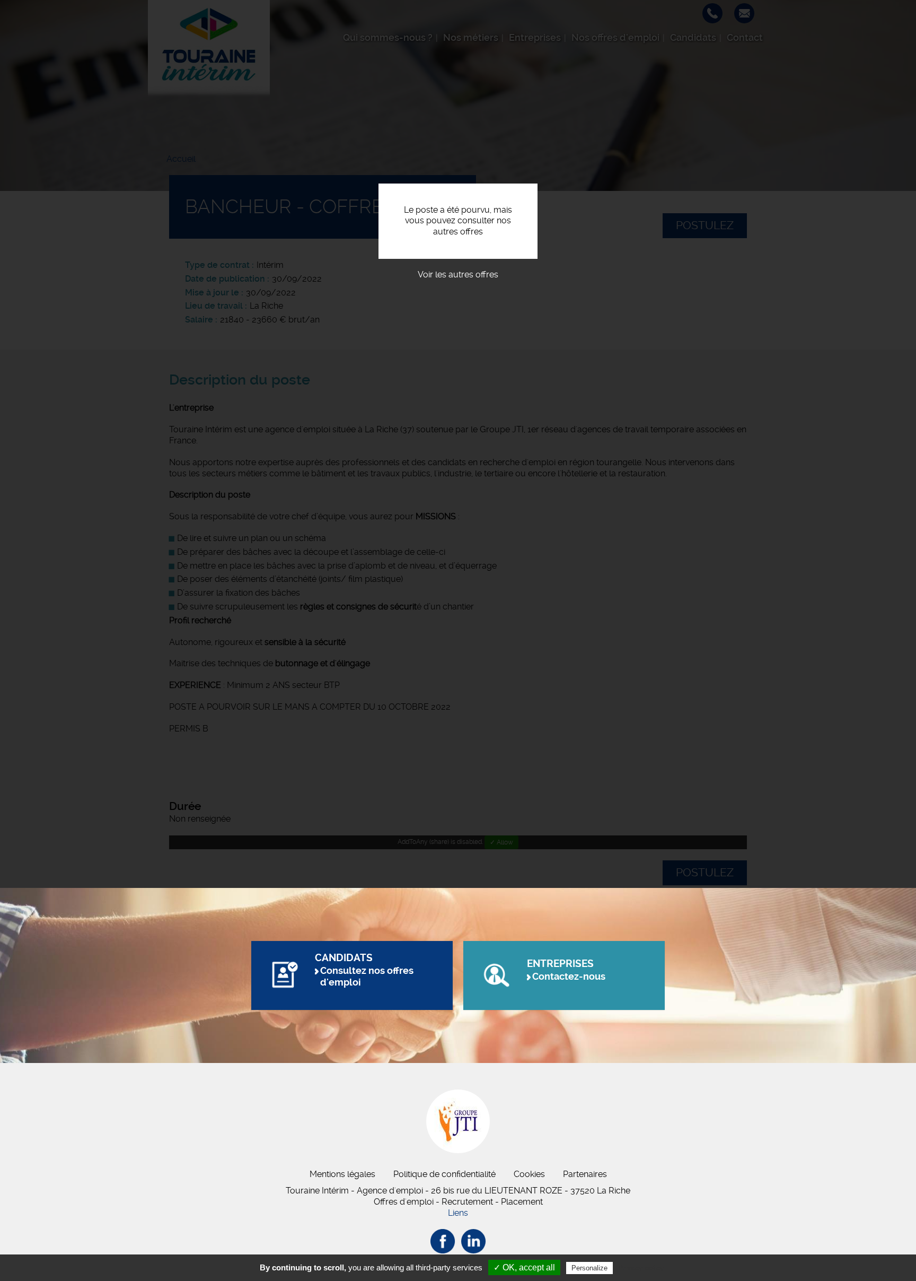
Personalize (589, 1268)
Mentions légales (342, 1174)
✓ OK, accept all (524, 1267)
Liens (458, 1213)
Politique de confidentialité (444, 1174)
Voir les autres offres (458, 274)
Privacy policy (641, 1267)
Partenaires (585, 1174)
